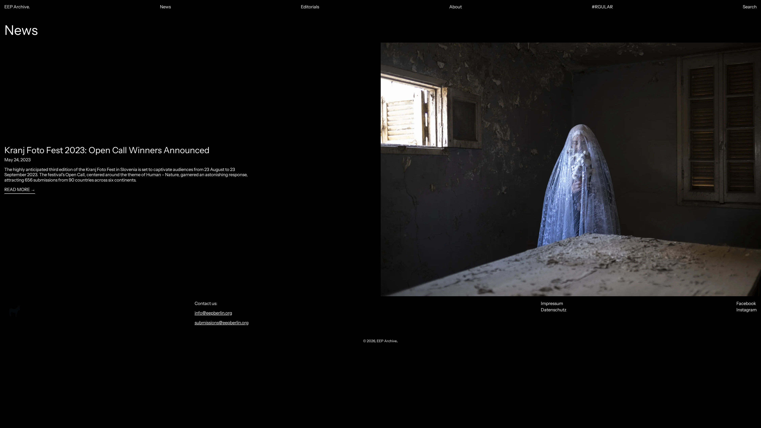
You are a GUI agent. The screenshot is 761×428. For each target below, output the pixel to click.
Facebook (746, 303)
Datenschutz (553, 309)
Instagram (746, 309)
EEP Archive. (17, 7)
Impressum (552, 303)
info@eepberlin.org (213, 313)
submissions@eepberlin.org (222, 322)
